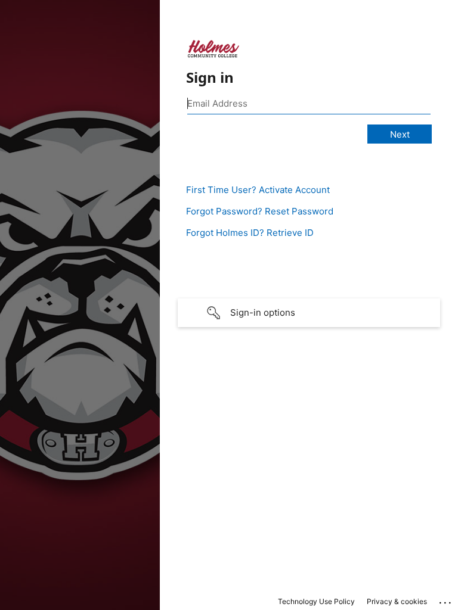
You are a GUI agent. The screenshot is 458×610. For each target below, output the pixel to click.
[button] (309, 312)
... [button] (446, 600)
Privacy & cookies (397, 601)
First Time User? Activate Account (258, 189)
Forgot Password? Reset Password (259, 211)
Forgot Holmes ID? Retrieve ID (250, 232)
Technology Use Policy (316, 601)
